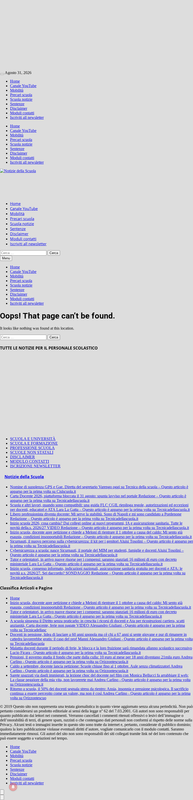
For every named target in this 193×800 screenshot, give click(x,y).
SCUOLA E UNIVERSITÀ (33, 439)
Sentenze (17, 104)
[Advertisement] (96, 35)
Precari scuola (21, 95)
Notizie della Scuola (24, 476)
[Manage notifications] (13, 787)
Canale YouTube (23, 86)
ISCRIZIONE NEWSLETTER (35, 466)
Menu (6, 258)
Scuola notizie (21, 99)
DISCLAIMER (22, 457)
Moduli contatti (22, 113)
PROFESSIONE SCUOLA (32, 448)
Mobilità (16, 90)
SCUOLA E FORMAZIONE (34, 443)
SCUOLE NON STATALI (31, 452)
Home (15, 81)
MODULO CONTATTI (29, 461)
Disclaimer (18, 108)
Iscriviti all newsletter (27, 117)
